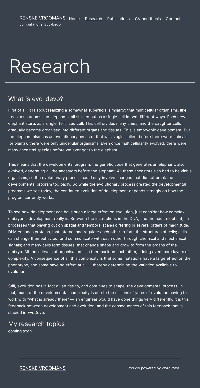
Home (74, 18)
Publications (118, 18)
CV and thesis (148, 18)
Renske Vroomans (43, 18)
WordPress (170, 368)
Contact (173, 18)
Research (93, 18)
